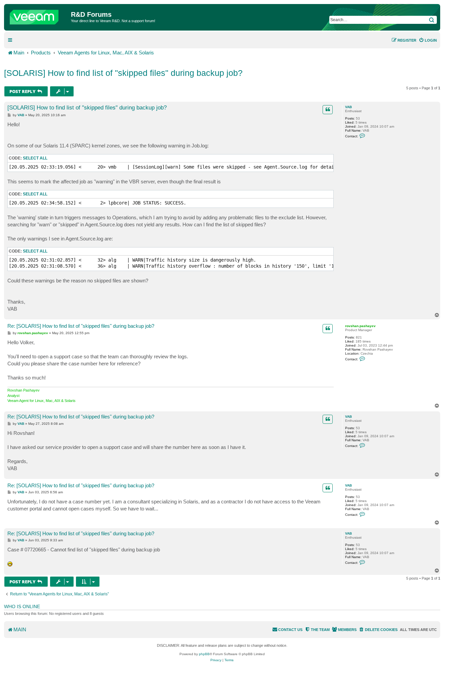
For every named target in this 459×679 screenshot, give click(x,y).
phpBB (204, 654)
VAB (348, 107)
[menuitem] (428, 40)
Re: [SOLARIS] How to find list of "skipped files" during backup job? (80, 326)
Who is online (22, 606)
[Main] (38, 15)
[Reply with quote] (328, 109)
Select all (35, 158)
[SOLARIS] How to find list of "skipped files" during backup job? (123, 73)
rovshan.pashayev (360, 326)
